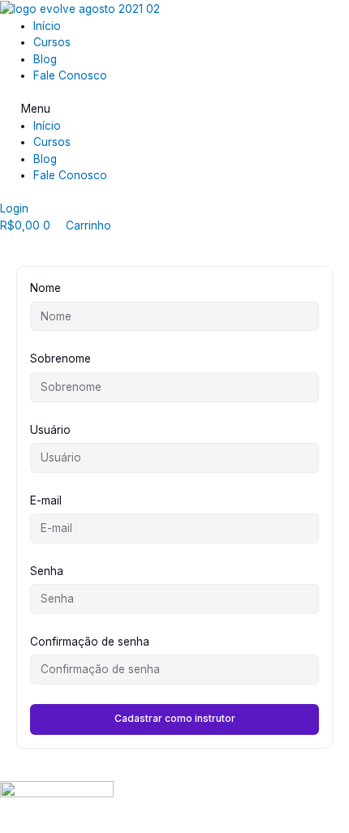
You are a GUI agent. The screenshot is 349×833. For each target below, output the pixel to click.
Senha (46, 571)
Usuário (50, 429)
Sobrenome (60, 358)
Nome (45, 287)
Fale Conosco (70, 75)
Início (47, 25)
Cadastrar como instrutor (174, 718)
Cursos (52, 42)
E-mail (46, 500)
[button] (174, 109)
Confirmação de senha (89, 641)
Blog (45, 59)
